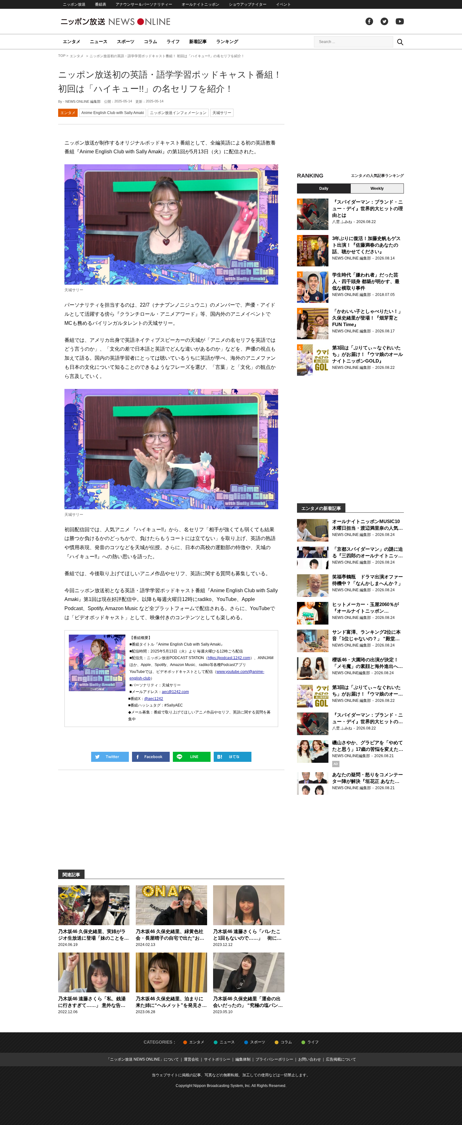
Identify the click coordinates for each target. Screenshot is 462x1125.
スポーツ (126, 41)
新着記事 (198, 41)
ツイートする (110, 757)
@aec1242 (153, 698)
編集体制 (242, 1059)
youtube (400, 21)
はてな (232, 757)
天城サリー (221, 113)
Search (400, 42)
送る (192, 757)
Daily (323, 188)
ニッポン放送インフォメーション (178, 113)
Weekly (377, 188)
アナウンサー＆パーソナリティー (144, 4)
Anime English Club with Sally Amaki (112, 113)
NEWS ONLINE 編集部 (83, 101)
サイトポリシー (217, 1059)
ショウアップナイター (248, 4)
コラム (150, 41)
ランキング (227, 41)
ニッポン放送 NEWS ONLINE (127, 21)
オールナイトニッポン (200, 4)
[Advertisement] (350, 112)
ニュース (98, 41)
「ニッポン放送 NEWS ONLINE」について (142, 1059)
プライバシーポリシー (274, 1059)
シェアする (151, 757)
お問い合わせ (309, 1059)
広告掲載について (341, 1059)
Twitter (384, 21)
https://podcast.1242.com (229, 658)
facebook (369, 21)
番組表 (100, 4)
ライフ (173, 41)
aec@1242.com (175, 692)
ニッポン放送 (74, 4)
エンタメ (71, 41)
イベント (283, 4)
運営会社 (191, 1059)
